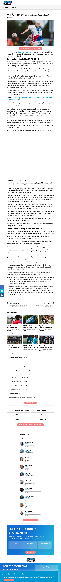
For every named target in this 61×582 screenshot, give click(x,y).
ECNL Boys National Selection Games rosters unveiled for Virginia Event (30, 328)
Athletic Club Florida (30, 445)
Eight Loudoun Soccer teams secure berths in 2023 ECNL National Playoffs (45, 328)
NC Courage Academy (30, 475)
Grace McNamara (29, 504)
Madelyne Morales (29, 496)
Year (29, 438)
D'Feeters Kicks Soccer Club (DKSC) (33, 514)
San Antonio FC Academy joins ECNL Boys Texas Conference (14, 347)
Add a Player (30, 552)
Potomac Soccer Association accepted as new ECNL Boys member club (46, 348)
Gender (22, 438)
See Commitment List (30, 519)
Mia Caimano (28, 450)
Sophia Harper (28, 488)
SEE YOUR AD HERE (30, 402)
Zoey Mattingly (28, 465)
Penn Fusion (27, 460)
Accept (9, 579)
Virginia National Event (24, 52)
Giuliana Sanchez (29, 442)
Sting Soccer (28, 498)
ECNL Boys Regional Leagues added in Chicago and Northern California (30, 347)
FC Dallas (27, 468)
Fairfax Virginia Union (30, 483)
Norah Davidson (29, 458)
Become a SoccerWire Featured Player (30, 48)
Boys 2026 (42, 419)
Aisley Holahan (28, 481)
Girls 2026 (43, 414)
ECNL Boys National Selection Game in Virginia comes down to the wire (30, 98)
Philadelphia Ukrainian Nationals (33, 491)
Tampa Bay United (29, 452)
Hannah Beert (28, 511)
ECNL (8, 13)
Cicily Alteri (27, 473)
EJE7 (26, 506)
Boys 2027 (18, 419)
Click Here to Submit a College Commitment (30, 424)
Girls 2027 (18, 414)
